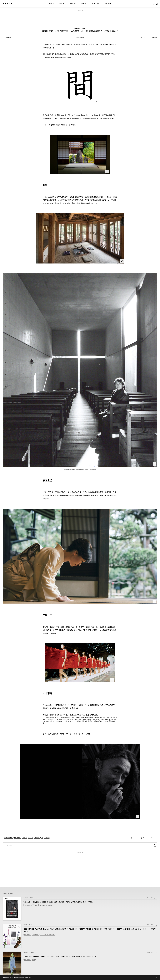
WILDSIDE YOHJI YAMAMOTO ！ (58, 902)
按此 (27, 977)
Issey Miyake (17, 837)
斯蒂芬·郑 (82, 37)
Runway (32, 952)
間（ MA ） (37, 837)
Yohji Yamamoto (8, 837)
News (31, 898)
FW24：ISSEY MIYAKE (60, 956)
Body (30, 925)
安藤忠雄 (47, 837)
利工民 (35, 905)
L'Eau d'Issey (35, 934)
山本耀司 (24, 837)
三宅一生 (30, 837)
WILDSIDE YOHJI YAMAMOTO (46, 905)
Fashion (77, 28)
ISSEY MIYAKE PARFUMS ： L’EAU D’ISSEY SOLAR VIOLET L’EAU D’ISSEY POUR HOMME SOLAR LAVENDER (90, 930)
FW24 (33, 959)
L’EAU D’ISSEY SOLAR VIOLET (47, 934)
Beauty (25, 925)
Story (84, 28)
